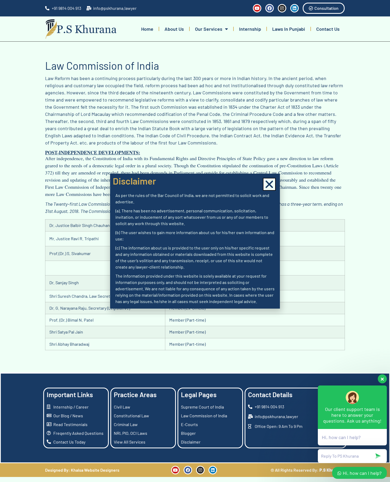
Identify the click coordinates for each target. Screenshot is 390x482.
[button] (269, 184)
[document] (195, 241)
